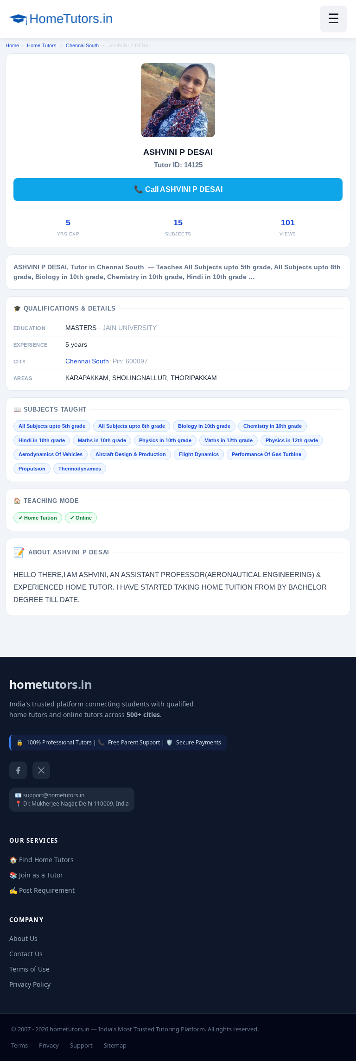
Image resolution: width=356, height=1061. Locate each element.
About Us (23, 938)
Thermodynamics (79, 468)
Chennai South (82, 45)
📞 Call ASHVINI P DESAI (178, 189)
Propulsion (32, 468)
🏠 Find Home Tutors (41, 859)
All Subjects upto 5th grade (52, 426)
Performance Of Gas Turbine (266, 454)
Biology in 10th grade (204, 426)
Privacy (49, 1045)
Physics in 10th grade (165, 440)
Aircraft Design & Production (130, 454)
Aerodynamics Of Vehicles (51, 454)
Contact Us (26, 953)
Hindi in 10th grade (42, 440)
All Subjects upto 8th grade (131, 426)
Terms (19, 1045)
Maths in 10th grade (102, 440)
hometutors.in (50, 684)
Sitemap (115, 1045)
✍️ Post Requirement (42, 890)
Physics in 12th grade (292, 440)
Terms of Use (29, 969)
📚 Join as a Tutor (36, 874)
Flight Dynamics (199, 454)
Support (81, 1045)
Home (12, 45)
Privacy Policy (30, 984)
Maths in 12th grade (228, 440)
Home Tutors (42, 45)
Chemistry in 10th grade (272, 426)
